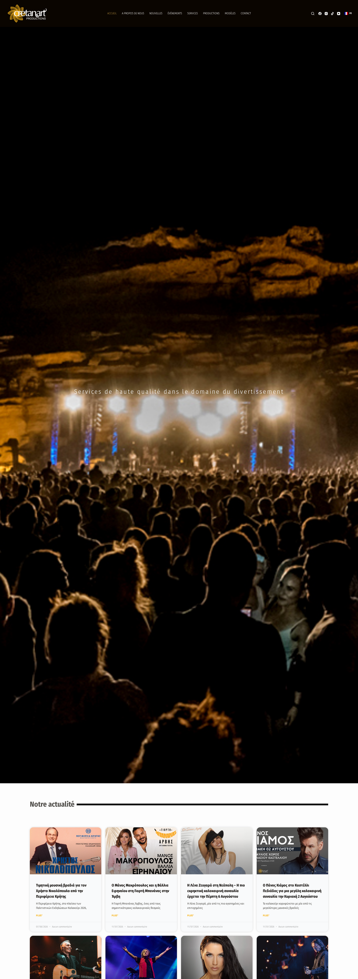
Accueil (112, 13)
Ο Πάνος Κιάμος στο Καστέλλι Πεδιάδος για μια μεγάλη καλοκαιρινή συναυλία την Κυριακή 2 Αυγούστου (292, 891)
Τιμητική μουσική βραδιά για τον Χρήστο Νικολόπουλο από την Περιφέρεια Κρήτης (61, 891)
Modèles (230, 13)
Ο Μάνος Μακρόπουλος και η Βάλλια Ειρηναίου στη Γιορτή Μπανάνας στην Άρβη (140, 891)
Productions (211, 13)
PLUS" (39, 915)
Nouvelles (155, 13)
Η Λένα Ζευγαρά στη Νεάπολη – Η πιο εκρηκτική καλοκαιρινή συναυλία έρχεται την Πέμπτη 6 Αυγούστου (216, 891)
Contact (246, 13)
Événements (175, 13)
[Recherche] (312, 13)
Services (192, 13)
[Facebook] (320, 13)
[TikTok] (332, 13)
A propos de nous (133, 13)
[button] (348, 13)
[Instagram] (326, 13)
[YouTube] (338, 13)
